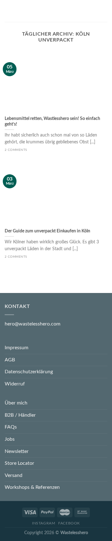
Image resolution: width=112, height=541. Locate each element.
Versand (13, 475)
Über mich (16, 402)
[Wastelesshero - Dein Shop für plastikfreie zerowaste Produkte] (55, 11)
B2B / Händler (20, 415)
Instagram (43, 523)
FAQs (11, 426)
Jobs (10, 439)
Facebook (69, 523)
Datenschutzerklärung (29, 371)
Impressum (16, 347)
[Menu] (8, 10)
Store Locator (19, 463)
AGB (10, 359)
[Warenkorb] (104, 11)
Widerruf (15, 383)
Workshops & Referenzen (32, 487)
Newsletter (17, 451)
